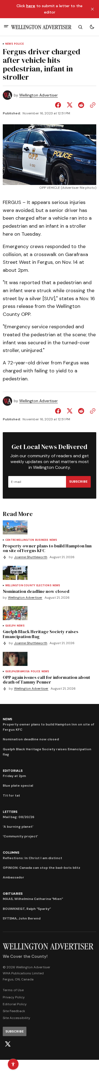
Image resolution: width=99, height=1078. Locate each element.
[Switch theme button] (91, 27)
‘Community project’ (20, 836)
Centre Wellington (19, 540)
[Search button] (80, 27)
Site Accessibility (16, 1018)
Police (19, 44)
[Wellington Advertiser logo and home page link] (41, 27)
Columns (11, 852)
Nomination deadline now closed (31, 739)
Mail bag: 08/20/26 (18, 817)
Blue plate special (18, 785)
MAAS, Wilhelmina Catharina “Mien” (33, 899)
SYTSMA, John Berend (21, 918)
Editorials (13, 770)
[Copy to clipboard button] (91, 105)
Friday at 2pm (14, 776)
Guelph (10, 626)
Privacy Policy (14, 997)
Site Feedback (14, 1011)
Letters (10, 812)
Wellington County (20, 585)
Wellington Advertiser (38, 95)
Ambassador (13, 877)
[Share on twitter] (69, 105)
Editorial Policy (15, 1004)
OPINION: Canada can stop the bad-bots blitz (41, 867)
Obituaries (13, 893)
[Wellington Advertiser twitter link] (8, 1044)
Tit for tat (11, 795)
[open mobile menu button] (6, 27)
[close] (92, 9)
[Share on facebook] (59, 105)
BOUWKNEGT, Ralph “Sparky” (27, 909)
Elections (43, 585)
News (9, 44)
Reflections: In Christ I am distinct (32, 858)
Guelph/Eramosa (17, 671)
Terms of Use (13, 990)
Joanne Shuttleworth (30, 557)
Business (41, 540)
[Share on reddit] (81, 105)
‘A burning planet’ (18, 826)
